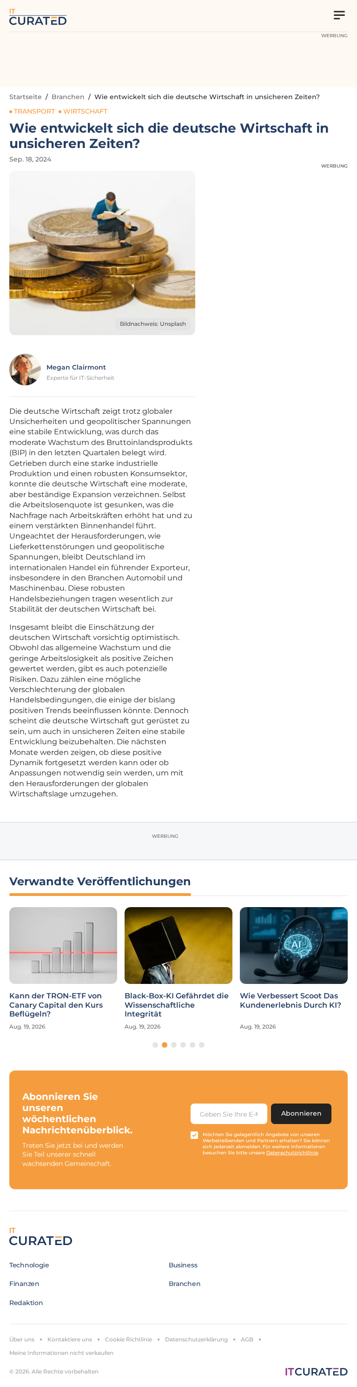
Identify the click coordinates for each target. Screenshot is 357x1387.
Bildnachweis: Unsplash (153, 323)
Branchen (68, 97)
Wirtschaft (85, 111)
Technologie (29, 1265)
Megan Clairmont (76, 367)
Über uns (21, 1339)
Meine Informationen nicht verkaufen (61, 1352)
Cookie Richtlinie (128, 1339)
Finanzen (24, 1283)
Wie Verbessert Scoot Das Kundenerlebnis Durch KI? (290, 1000)
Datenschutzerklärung (196, 1339)
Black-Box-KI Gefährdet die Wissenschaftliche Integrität (177, 1004)
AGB (247, 1339)
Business (183, 1265)
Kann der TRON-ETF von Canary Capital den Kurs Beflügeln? (56, 1004)
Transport (34, 111)
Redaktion (26, 1303)
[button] (155, 1045)
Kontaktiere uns (69, 1339)
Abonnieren (301, 1113)
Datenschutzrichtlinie (292, 1153)
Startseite (25, 97)
